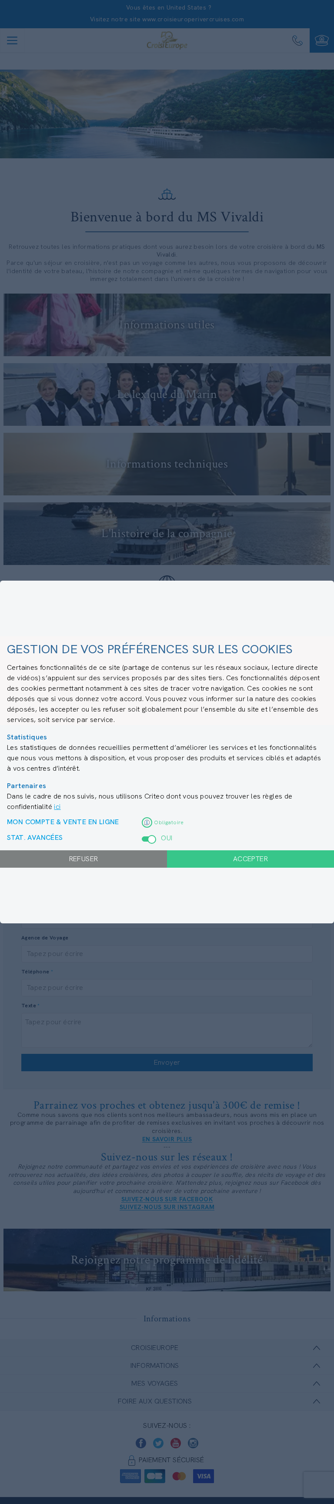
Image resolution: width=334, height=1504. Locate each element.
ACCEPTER (250, 858)
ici (57, 806)
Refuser (83, 858)
